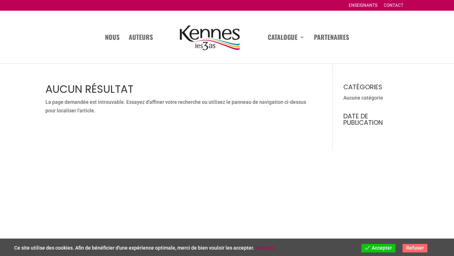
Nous (112, 38)
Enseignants (363, 5)
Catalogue (283, 38)
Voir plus (265, 248)
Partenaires (331, 38)
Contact (393, 5)
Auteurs (141, 38)
